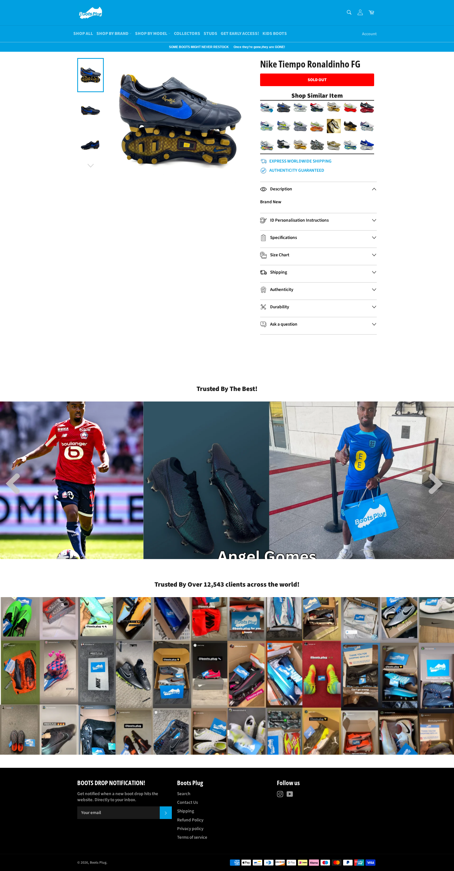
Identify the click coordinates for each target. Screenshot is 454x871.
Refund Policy (190, 820)
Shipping (185, 811)
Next (2, 47)
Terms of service (192, 837)
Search (183, 794)
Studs (210, 33)
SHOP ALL (83, 33)
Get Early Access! (240, 33)
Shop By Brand (112, 33)
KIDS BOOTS (274, 33)
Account (369, 34)
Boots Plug (98, 862)
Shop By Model (151, 33)
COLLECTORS (187, 33)
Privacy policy (190, 829)
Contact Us (187, 802)
